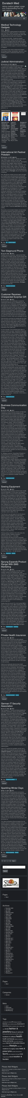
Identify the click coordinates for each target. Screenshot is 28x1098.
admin (7, 30)
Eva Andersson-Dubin (14, 222)
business (15, 1024)
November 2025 (9, 908)
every (4, 1029)
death (24, 1026)
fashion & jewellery (10, 852)
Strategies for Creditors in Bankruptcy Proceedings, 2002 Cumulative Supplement (23, 127)
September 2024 (10, 912)
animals (9, 1022)
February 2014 (9, 953)
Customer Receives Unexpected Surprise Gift (13, 295)
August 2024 (9, 914)
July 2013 (8, 962)
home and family (8, 1041)
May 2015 (8, 945)
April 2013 (8, 967)
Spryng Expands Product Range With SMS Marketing (13, 564)
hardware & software (10, 779)
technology (17, 1054)
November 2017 (9, 939)
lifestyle (16, 852)
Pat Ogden (12, 171)
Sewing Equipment (10, 486)
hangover (20, 1034)
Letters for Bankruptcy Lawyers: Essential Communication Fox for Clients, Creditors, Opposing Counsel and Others (14, 129)
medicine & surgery (9, 1049)
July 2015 (8, 944)
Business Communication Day (14, 406)
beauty (5, 1024)
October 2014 (9, 949)
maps (21, 1046)
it (19, 1043)
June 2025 (8, 909)
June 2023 (8, 921)
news (17, 1049)
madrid (18, 1046)
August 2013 (9, 961)
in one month (16, 1041)
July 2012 (8, 971)
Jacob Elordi (17, 206)
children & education (12, 1026)
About (7, 897)
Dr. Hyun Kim (19, 731)
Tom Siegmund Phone (12, 250)
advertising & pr (9, 626)
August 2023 (9, 918)
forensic (4, 1034)
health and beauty (8, 1039)
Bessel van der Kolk (17, 102)
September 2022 (10, 926)
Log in (7, 1006)
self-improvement (19, 1051)
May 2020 (8, 929)
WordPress (9, 1095)
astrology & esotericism (17, 1022)
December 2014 (9, 947)
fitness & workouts (17, 1032)
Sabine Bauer (4, 457)
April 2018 (8, 936)
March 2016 (8, 942)
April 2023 (8, 923)
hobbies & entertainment (18, 1039)
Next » (13, 861)
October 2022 (9, 924)
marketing (16, 626)
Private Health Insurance (13, 635)
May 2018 (8, 935)
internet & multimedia (10, 286)
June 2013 (8, 964)
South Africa (16, 624)
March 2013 (8, 968)
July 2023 (8, 920)
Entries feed (8, 1007)
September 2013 (10, 959)
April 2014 (8, 952)
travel (11, 1057)
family (7, 1029)
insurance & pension (10, 695)
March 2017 (8, 941)
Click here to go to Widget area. (9, 1073)
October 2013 (9, 958)
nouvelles (13, 1051)
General (4, 57)
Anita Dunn (16, 326)
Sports (5, 1053)
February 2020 (9, 930)
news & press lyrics (10, 396)
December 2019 (9, 932)
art (6, 242)
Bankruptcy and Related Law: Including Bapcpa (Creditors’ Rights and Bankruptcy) (5, 125)
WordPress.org (9, 1010)
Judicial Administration (12, 61)
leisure (22, 1043)
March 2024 (8, 917)
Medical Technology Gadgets (11, 26)
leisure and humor (6, 1046)
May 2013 (8, 965)
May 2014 (8, 950)
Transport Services (6, 1056)
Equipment (8, 553)
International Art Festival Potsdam (13, 153)
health (19, 1036)
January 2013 (9, 970)
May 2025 (8, 911)
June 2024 (8, 915)
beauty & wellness (10, 1024)
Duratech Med (10, 3)
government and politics (14, 1034)
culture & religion (12, 242)
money (17, 695)
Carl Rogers (7, 87)
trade (21, 1054)
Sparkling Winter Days (12, 787)
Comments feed (9, 1009)
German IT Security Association (11, 705)
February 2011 (9, 973)
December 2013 (9, 955)
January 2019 (9, 933)
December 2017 (9, 938)
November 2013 (9, 956)
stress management (11, 1054)
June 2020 (8, 927)
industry (13, 553)
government (8, 1034)
